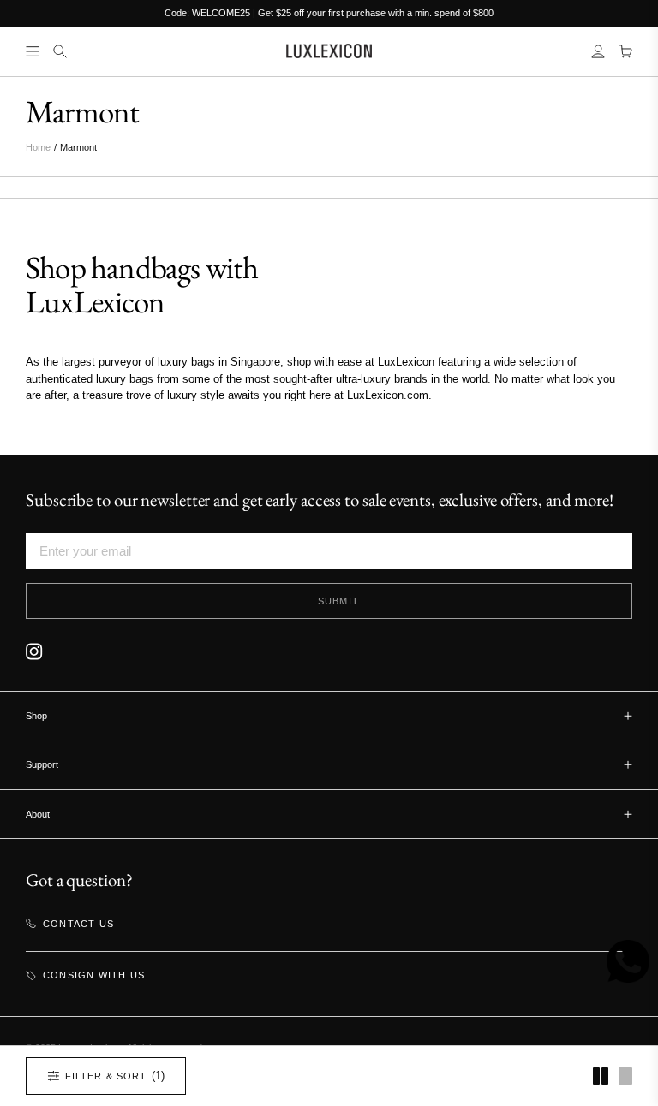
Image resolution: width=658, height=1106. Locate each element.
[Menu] (32, 51)
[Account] (598, 51)
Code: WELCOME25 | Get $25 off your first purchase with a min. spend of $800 (329, 13)
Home (38, 147)
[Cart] (625, 51)
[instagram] (34, 651)
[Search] (60, 51)
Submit (338, 601)
